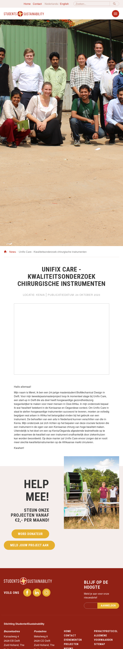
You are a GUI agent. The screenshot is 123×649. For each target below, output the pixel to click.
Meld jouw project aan (29, 545)
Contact (37, 4)
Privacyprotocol (106, 631)
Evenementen (73, 639)
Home (27, 4)
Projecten (71, 644)
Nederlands (51, 4)
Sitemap (99, 644)
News (12, 252)
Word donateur (30, 534)
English (64, 4)
